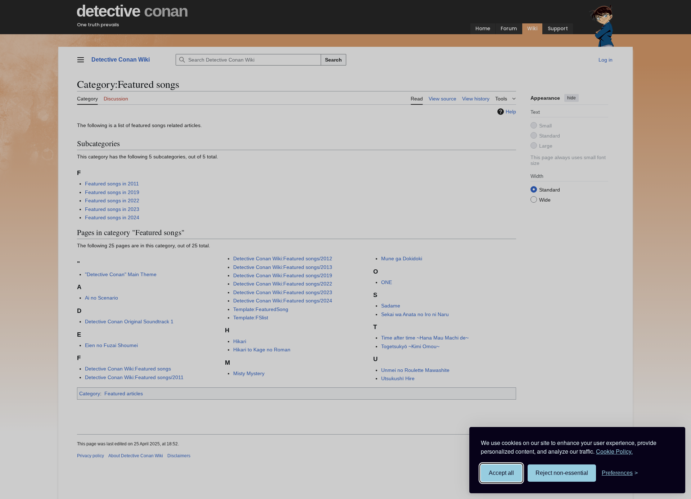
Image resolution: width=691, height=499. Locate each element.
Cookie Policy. (614, 451)
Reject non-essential (562, 473)
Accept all (501, 473)
